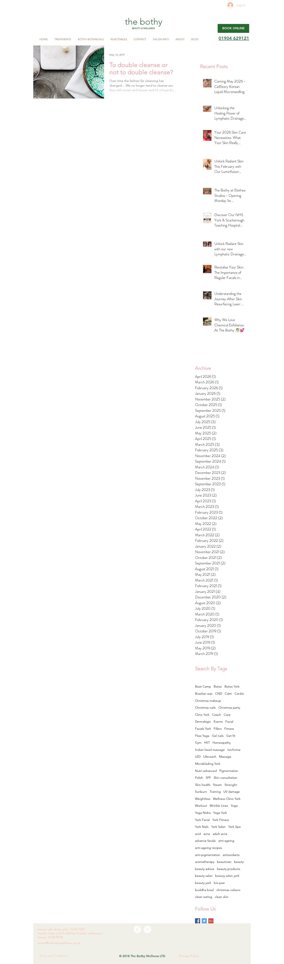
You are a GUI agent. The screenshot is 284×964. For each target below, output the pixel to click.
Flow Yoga (202, 736)
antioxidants (231, 855)
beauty (239, 862)
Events (218, 721)
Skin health (202, 785)
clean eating (203, 897)
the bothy (143, 21)
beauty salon (204, 876)
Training (215, 792)
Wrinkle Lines (219, 806)
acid (198, 834)
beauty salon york (227, 876)
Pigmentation (228, 771)
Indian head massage (210, 750)
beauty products (228, 869)
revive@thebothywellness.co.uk (59, 943)
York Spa (234, 827)
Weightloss (202, 799)
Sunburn (201, 792)
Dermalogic (203, 721)
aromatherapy (204, 862)
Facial (229, 721)
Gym (198, 743)
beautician (224, 862)
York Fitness (220, 820)
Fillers (218, 729)
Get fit (230, 736)
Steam (217, 785)
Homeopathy (222, 743)
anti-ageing (226, 841)
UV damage (231, 792)
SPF (208, 778)
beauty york (203, 883)
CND (218, 694)
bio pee (219, 883)
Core (227, 715)
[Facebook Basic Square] (197, 920)
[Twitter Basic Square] (204, 920)
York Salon (218, 827)
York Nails (202, 827)
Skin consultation (225, 778)
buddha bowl (204, 890)
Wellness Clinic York (227, 799)
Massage (225, 757)
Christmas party (229, 708)
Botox (218, 686)
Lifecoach (209, 757)
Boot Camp (203, 686)
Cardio (239, 694)
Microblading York (207, 764)
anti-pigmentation (207, 855)
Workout (201, 806)
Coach (216, 715)
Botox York (232, 686)
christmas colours (228, 890)
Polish (199, 778)
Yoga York (220, 813)
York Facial (202, 820)
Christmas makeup (208, 701)
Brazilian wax (204, 694)
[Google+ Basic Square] (210, 920)
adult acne (220, 834)
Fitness (229, 729)
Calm (228, 694)
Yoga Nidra (203, 813)
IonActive (234, 750)
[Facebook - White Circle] (137, 929)
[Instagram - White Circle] (147, 929)
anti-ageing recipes (208, 848)
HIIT (207, 743)
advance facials (205, 841)
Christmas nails (205, 708)
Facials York (203, 729)
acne (206, 834)
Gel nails (218, 736)
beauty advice (204, 869)
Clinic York (202, 715)
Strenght (231, 785)
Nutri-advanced (206, 771)
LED (198, 757)
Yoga (234, 806)
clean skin (221, 897)
